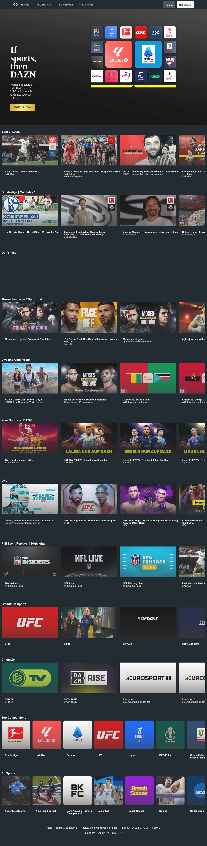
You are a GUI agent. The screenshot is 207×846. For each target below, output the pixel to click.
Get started (185, 4)
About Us (103, 833)
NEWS (156, 827)
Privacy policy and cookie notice (99, 827)
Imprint (125, 827)
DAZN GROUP (140, 827)
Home (25, 4)
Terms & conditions (66, 827)
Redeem (90, 833)
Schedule (66, 4)
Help (49, 827)
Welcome (86, 4)
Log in (169, 4)
